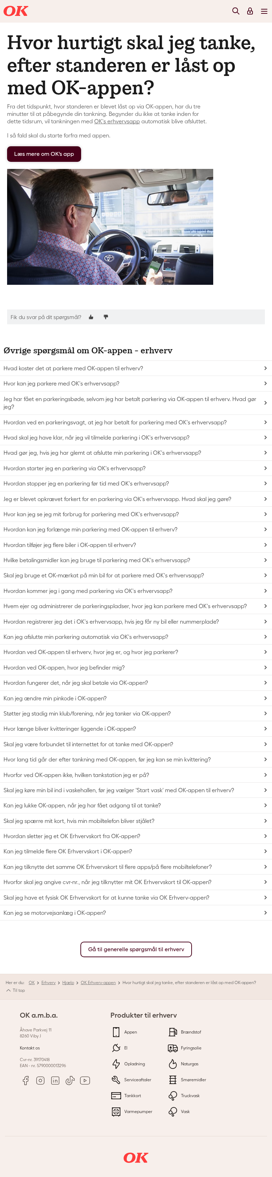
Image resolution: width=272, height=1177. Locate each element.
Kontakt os (30, 1048)
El (125, 1048)
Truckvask (190, 1095)
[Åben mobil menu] (264, 11)
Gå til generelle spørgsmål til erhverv (136, 949)
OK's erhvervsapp (117, 121)
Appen (130, 1032)
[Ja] (91, 316)
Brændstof (190, 1032)
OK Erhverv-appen (98, 982)
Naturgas (189, 1063)
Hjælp (68, 982)
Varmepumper (137, 1111)
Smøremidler (193, 1079)
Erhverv (48, 982)
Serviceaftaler (137, 1079)
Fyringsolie (191, 1048)
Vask (185, 1111)
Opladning (134, 1063)
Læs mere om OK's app (44, 154)
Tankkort (132, 1095)
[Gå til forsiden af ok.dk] (17, 11)
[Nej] (106, 316)
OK (32, 982)
